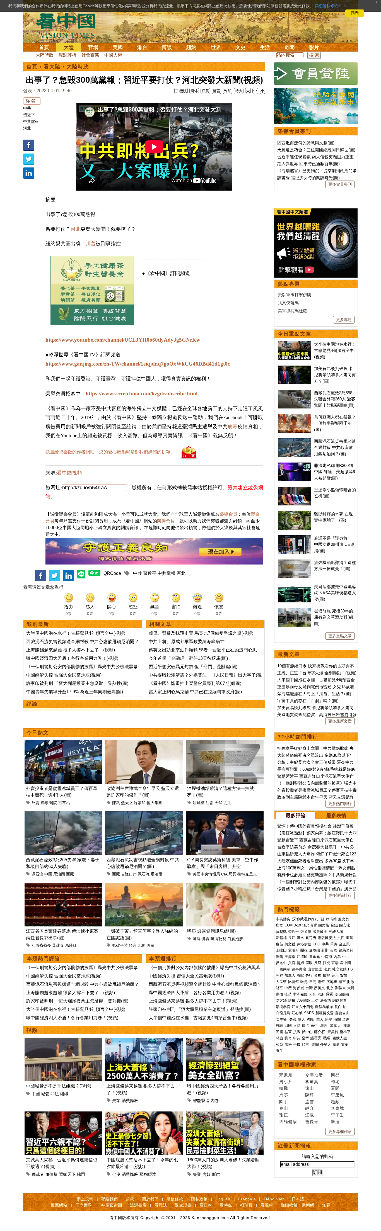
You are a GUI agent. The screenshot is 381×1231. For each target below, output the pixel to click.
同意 (355, 13)
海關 (337, 1019)
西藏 (70, 874)
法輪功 (325, 1000)
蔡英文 (319, 988)
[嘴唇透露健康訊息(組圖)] (225, 886)
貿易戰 (281, 932)
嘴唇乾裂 (218, 938)
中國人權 (113, 55)
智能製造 (201, 1100)
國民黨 (323, 925)
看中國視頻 (69, 473)
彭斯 (325, 950)
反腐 (317, 963)
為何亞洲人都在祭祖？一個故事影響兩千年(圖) (335, 423)
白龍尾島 (283, 1013)
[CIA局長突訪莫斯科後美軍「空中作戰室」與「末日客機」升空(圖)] (225, 814)
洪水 (300, 938)
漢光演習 (309, 925)
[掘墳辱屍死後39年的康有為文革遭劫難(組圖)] (294, 611)
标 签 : (32, 100)
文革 (344, 1044)
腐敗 (309, 963)
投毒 (44, 803)
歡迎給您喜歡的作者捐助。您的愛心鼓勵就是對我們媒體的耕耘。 (110, 451)
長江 (291, 938)
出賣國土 (320, 932)
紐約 (191, 47)
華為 (333, 944)
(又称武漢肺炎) (304, 919)
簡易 (335, 1074)
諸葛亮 (315, 1038)
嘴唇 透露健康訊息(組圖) (211, 931)
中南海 (326, 957)
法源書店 (138, 1205)
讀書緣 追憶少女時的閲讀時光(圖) (308, 177)
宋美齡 (332, 1032)
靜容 (309, 1108)
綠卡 (305, 1025)
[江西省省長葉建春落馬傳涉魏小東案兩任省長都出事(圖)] (63, 886)
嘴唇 (197, 938)
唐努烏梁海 (324, 1007)
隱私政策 (199, 1199)
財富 (279, 988)
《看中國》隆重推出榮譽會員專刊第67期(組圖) (195, 683)
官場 (93, 47)
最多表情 (336, 815)
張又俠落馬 (288, 302)
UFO (316, 944)
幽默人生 (339, 1038)
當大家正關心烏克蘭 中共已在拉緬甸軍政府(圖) (195, 691)
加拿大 (289, 975)
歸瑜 (335, 1081)
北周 (142, 945)
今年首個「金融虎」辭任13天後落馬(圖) (188, 658)
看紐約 (205, 1205)
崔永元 (314, 957)
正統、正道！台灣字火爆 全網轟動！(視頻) (316, 672)
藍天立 (127, 803)
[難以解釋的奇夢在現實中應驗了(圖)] (294, 514)
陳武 (116, 803)
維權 (291, 1000)
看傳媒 (226, 1205)
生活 (265, 47)
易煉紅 (71, 945)
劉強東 (340, 988)
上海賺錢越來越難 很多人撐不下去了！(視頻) (70, 650)
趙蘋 (335, 1101)
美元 (335, 975)
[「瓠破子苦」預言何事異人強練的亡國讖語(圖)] (144, 886)
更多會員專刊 (340, 184)
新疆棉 (281, 938)
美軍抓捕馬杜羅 (292, 310)
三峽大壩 (336, 932)
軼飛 (283, 1088)
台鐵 (334, 925)
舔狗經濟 (147, 1174)
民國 (279, 1032)
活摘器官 (283, 1007)
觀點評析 (67, 55)
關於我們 (150, 1199)
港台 (142, 47)
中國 (48, 874)
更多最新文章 (340, 721)
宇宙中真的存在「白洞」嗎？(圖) (308, 700)
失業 (116, 1100)
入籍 (296, 1025)
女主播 (282, 1019)
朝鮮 (279, 975)
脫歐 (300, 975)
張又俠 (305, 932)
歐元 (304, 982)
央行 (309, 975)
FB (350, 969)
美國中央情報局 (206, 874)
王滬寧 (289, 957)
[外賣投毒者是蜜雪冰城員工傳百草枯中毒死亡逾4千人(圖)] (63, 743)
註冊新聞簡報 (294, 1146)
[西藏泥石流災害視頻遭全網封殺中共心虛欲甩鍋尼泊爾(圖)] (144, 814)
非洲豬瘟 (300, 994)
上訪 (315, 1000)
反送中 (281, 963)
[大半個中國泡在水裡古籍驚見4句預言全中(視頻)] (294, 344)
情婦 (300, 963)
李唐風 (337, 1095)
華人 (301, 1019)
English (223, 1199)
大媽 (351, 988)
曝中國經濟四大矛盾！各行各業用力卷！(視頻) (72, 658)
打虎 (326, 963)
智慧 (279, 1044)
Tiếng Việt (274, 1199)
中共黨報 (31, 121)
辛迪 (335, 1121)
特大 (239, 91)
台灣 (309, 988)
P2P (321, 994)
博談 (167, 47)
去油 (227, 803)
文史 (240, 47)
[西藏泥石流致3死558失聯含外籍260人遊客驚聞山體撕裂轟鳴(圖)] (294, 392)
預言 (133, 945)
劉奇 (288, 1038)
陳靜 (309, 1095)
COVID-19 (292, 925)
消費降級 (130, 1100)
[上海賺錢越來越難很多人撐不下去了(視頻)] (144, 1040)
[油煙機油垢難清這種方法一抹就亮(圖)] (225, 743)
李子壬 (337, 1115)
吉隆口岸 (129, 874)
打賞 (205, 91)
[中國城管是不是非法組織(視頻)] (63, 1040)
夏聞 (335, 1088)
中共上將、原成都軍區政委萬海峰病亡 (187, 641)
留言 (216, 91)
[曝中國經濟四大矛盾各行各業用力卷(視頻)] (225, 1040)
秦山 (283, 1108)
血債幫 (51, 1174)
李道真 (312, 1081)
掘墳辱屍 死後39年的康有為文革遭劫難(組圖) (333, 617)
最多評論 (296, 815)
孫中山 (307, 1032)
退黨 (349, 938)
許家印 (140, 803)
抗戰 (296, 1032)
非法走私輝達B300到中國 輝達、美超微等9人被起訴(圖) (334, 471)
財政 (351, 982)
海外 (324, 1025)
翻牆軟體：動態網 (297, 1205)
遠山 (309, 1088)
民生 (314, 1025)
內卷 (215, 1100)
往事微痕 (299, 969)
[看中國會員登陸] (316, 73)
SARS (309, 1013)
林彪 (279, 1038)
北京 (330, 988)
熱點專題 (289, 284)
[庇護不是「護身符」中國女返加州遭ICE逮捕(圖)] (294, 538)
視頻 (32, 1030)
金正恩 (344, 944)
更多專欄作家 (340, 1131)
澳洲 (347, 1025)
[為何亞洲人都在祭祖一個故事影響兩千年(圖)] (294, 417)
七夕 (116, 1174)
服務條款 (175, 1199)
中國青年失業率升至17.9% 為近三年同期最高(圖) (74, 691)
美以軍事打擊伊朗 (294, 294)
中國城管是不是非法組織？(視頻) (58, 1086)
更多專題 (344, 319)
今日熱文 (37, 732)
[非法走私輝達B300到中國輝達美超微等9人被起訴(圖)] (294, 465)
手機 (296, 1044)
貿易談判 (346, 950)
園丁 (283, 1101)
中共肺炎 (283, 919)
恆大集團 (154, 803)
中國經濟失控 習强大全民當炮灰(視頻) (64, 675)
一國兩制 (283, 969)
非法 (54, 1093)
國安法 (344, 925)
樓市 (342, 982)
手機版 (181, 91)
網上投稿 (85, 1199)
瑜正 (283, 1115)
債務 (317, 975)
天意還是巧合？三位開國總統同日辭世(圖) (316, 149)
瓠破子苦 (120, 945)
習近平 (29, 115)
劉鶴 (279, 957)
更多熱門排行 (340, 803)
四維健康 (288, 1121)
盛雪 (309, 1101)
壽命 (336, 1044)
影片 (314, 47)
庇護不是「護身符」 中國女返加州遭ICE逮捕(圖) (334, 544)
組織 (64, 1093)
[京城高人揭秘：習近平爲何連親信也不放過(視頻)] (63, 1114)
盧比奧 (343, 919)
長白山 (339, 1007)
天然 (218, 803)
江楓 (309, 1115)
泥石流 (37, 874)
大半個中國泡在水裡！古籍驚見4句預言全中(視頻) (75, 633)
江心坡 (297, 1013)
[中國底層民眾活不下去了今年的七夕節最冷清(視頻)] (144, 1114)
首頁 (44, 47)
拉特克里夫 (247, 874)
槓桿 (326, 975)
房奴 (206, 1174)
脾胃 (205, 938)
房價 (279, 994)
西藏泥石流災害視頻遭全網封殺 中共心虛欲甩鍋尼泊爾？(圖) (335, 447)
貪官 (291, 963)
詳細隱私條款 (326, 6)
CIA (224, 874)
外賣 (35, 803)
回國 (288, 1025)
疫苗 (279, 944)
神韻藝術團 (111, 1205)
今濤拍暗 (314, 1074)
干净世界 (83, 1205)
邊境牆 (314, 950)
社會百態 (90, 55)
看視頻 (267, 1205)
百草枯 (64, 803)
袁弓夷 (310, 938)
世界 (216, 47)
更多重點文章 (340, 636)
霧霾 (329, 994)
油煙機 (198, 803)
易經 (327, 1038)
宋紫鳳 (286, 1074)
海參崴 (298, 988)
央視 (292, 1019)
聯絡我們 (109, 1199)
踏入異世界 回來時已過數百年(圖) (308, 163)
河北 (27, 128)
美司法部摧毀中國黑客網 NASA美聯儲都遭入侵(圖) (335, 593)
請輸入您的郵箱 (317, 1156)
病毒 (233, 426)
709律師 (303, 1000)
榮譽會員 (228, 514)
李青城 (337, 1108)
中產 (288, 988)
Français (247, 1199)
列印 (228, 91)
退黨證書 (183, 1205)
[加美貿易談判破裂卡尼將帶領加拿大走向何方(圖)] (294, 368)
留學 (328, 1019)
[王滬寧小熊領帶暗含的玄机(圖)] (294, 489)
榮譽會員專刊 (294, 131)
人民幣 (281, 982)
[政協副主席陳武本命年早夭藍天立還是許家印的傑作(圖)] (144, 743)
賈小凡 (286, 1081)
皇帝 (305, 1038)
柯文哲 (289, 944)
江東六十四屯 (303, 1007)
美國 (118, 47)
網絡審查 (339, 1000)
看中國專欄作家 (297, 1064)
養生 (279, 1050)
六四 (340, 938)
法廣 (327, 969)
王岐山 (281, 950)
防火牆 (281, 1000)
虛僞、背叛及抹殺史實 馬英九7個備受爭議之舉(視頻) (201, 633)
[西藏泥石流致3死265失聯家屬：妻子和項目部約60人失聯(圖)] (63, 814)
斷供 (216, 1174)
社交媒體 (339, 969)
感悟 (288, 1044)
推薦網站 (59, 1205)
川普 (91, 243)
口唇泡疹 (235, 938)
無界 (326, 1205)
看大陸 (52, 66)
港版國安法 (327, 938)
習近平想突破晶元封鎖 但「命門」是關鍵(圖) (193, 666)
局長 (232, 874)
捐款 (130, 1199)
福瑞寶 (246, 1205)
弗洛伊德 (304, 944)
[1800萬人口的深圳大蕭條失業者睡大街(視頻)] (225, 1114)
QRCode (112, 573)
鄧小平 (345, 1032)
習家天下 (67, 1174)
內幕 (337, 957)
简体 (194, 91)
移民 (310, 1019)
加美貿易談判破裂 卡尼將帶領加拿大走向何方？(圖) (335, 374)
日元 (312, 982)
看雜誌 (161, 1205)
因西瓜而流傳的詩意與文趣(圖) (305, 142)
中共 (27, 108)
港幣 (321, 982)
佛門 (81, 1174)
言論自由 (342, 1013)
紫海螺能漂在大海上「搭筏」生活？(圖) (314, 693)
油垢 (209, 803)
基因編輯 (342, 994)
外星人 (325, 1044)
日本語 (298, 1199)
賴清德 (331, 919)
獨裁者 (38, 1174)
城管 (45, 1093)
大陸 (69, 47)
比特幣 (293, 982)
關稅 (304, 950)
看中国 (69, 25)
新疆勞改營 (324, 1013)
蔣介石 (320, 1032)
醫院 (53, 803)
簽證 (279, 1025)
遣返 (345, 1019)
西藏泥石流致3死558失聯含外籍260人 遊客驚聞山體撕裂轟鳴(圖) (334, 399)
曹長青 (312, 1121)
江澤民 (302, 957)
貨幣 (343, 975)
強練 (151, 945)
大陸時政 (45, 55)
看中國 (345, 963)
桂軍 (288, 1032)
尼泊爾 (59, 874)
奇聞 (289, 47)
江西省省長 (41, 945)
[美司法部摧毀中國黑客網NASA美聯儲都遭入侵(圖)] (294, 586)
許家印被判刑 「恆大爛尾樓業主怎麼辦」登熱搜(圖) (77, 683)
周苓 (283, 1095)
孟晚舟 (293, 950)
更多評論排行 (340, 895)
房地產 (331, 982)
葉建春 (58, 945)
